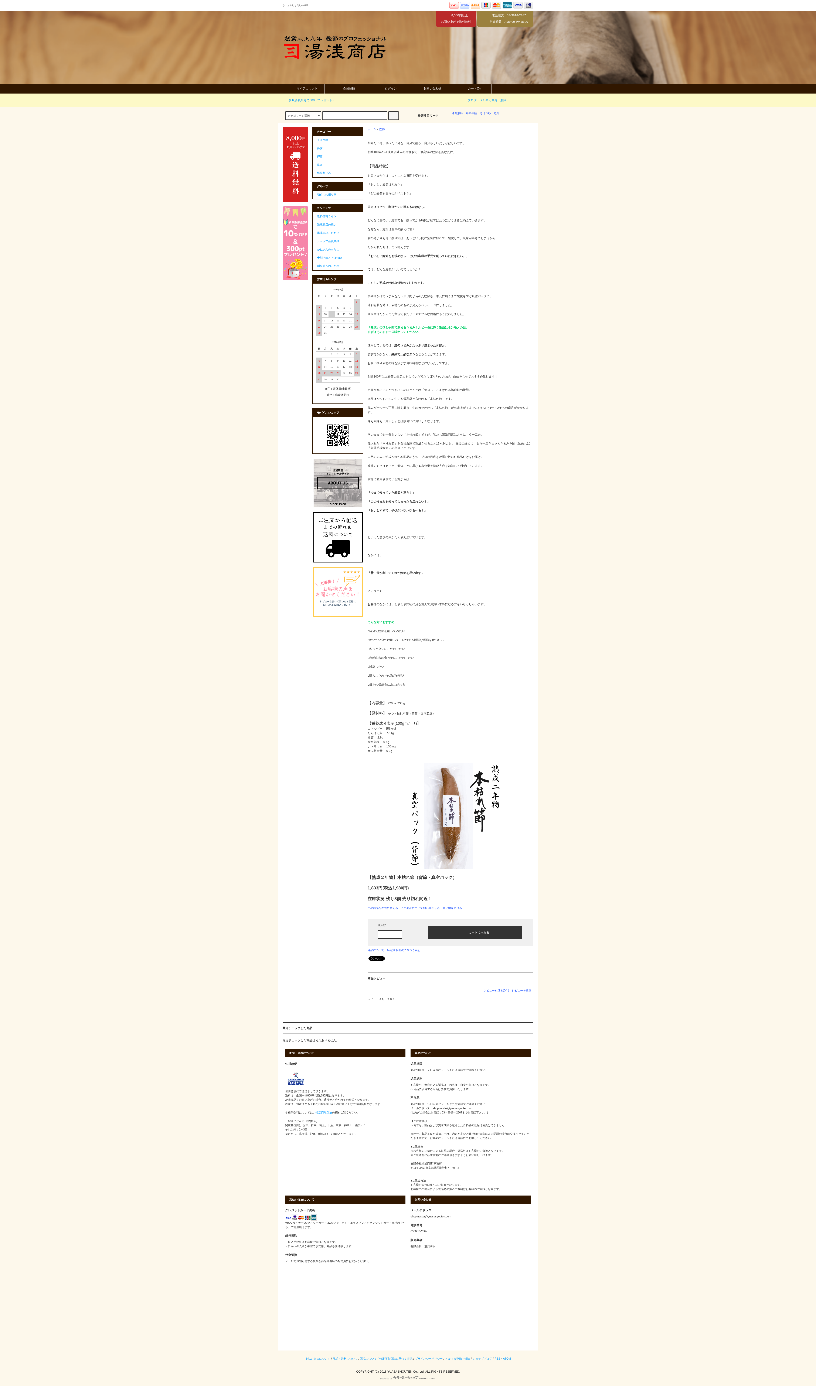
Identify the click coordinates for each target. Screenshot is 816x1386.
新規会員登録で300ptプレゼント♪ (311, 100)
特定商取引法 (324, 1112)
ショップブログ (482, 1358)
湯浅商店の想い (326, 224)
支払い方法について (317, 1358)
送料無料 (457, 113)
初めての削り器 (326, 194)
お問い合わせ (432, 88)
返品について (376, 950)
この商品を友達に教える (383, 908)
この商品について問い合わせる (420, 908)
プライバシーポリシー (429, 1358)
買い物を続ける (452, 908)
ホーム (372, 129)
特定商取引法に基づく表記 (403, 950)
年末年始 (471, 113)
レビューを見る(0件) (496, 990)
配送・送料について (345, 1358)
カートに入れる (479, 932)
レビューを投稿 (521, 990)
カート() (474, 88)
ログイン (391, 88)
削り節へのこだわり (329, 265)
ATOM (507, 1358)
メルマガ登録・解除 (493, 100)
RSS (497, 1358)
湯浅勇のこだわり (328, 232)
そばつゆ (485, 113)
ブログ (472, 100)
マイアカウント (307, 88)
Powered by (386, 1378)
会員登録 (349, 88)
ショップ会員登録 (328, 241)
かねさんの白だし (328, 249)
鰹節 (496, 113)
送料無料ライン (326, 216)
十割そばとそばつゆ (329, 257)
